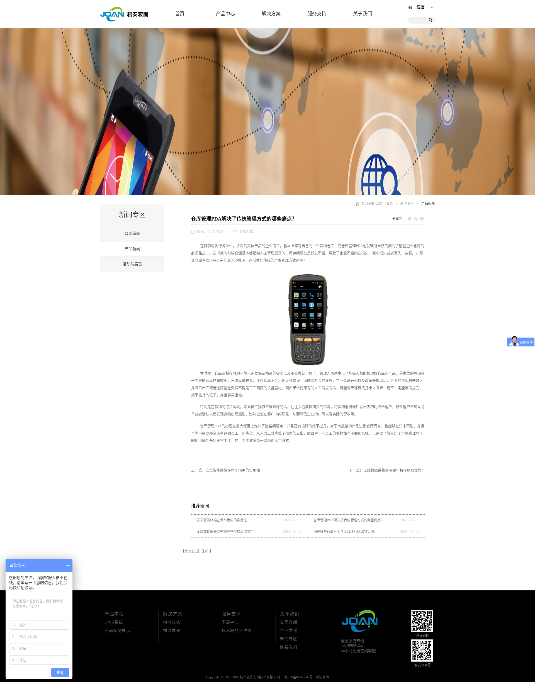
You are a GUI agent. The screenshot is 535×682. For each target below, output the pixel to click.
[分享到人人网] (422, 219)
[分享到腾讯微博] (410, 219)
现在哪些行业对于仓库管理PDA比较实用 (343, 532)
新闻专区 (407, 204)
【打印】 (207, 551)
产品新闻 (428, 204)
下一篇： (387, 470)
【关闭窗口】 (191, 551)
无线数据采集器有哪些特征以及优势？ (225, 532)
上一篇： (225, 470)
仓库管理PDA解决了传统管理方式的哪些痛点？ (348, 520)
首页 (179, 13)
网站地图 (321, 677)
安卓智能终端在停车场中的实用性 (222, 520)
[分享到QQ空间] (416, 219)
